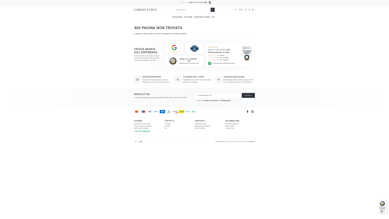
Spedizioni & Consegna (202, 126)
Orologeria (178, 17)
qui (167, 34)
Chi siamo (168, 124)
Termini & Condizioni (232, 124)
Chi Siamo (188, 17)
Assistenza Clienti (202, 17)
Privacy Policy (229, 126)
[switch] (382, 211)
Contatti (167, 126)
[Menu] (386, 201)
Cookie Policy (229, 128)
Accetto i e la (213, 100)
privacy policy (225, 100)
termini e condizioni (211, 100)
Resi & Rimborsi (200, 128)
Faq (213, 17)
